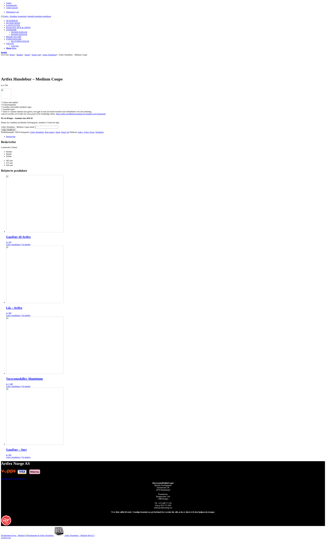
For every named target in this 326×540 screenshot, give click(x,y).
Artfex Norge (89, 132)
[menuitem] (12, 21)
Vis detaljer (25, 244)
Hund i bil (65, 132)
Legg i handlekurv (8, 130)
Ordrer (8, 3)
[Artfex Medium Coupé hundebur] (54, 73)
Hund (58, 132)
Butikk (4, 52)
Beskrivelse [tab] (10, 136)
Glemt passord (12, 8)
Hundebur (100, 132)
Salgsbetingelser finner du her (13, 479)
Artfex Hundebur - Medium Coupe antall (17, 127)
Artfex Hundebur (37, 132)
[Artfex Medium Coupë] (11, 57)
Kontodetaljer (11, 5)
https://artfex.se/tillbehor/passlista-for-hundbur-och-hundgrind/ (81, 114)
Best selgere (50, 132)
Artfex (80, 132)
